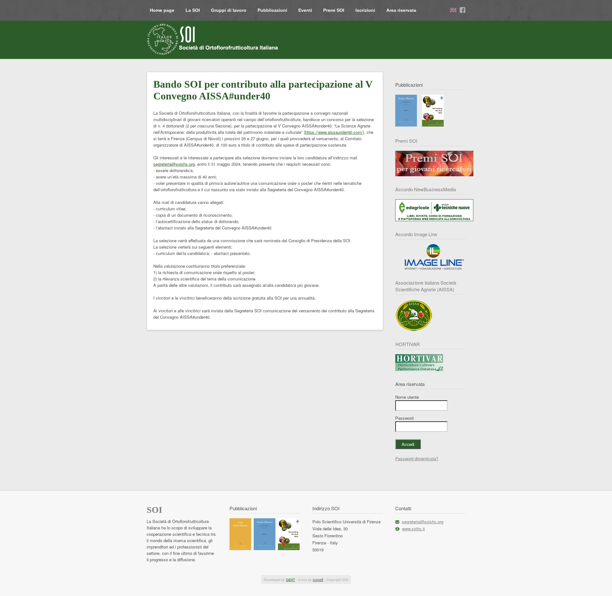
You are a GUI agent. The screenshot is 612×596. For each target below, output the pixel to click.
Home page (162, 10)
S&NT (290, 579)
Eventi (305, 10)
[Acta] (240, 548)
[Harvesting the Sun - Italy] (433, 125)
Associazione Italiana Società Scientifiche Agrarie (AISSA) (425, 286)
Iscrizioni (365, 10)
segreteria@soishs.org (174, 164)
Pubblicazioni (272, 10)
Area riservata (401, 10)
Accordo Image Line (416, 234)
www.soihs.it (413, 529)
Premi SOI (333, 10)
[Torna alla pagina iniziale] (213, 39)
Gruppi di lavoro (228, 10)
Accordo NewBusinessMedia (425, 189)
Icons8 (318, 579)
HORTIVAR (407, 344)
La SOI (193, 10)
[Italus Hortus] (406, 125)
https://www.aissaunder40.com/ (334, 132)
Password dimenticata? (416, 458)
